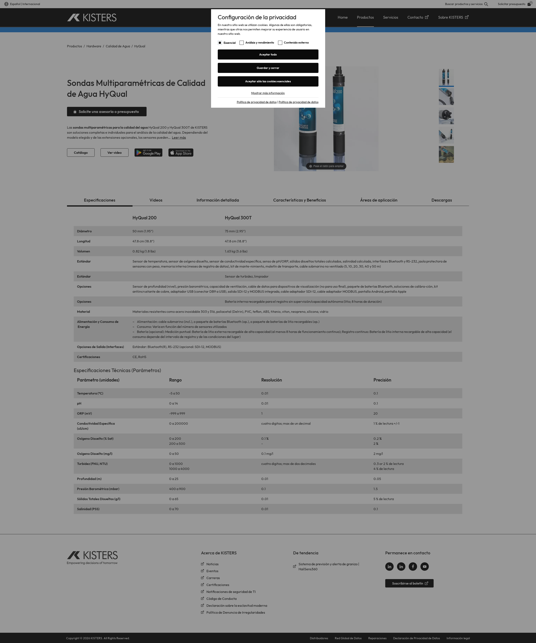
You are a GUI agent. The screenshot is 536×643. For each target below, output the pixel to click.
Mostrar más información (268, 93)
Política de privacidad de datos (257, 102)
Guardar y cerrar (268, 68)
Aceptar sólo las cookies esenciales (268, 81)
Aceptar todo (268, 54)
